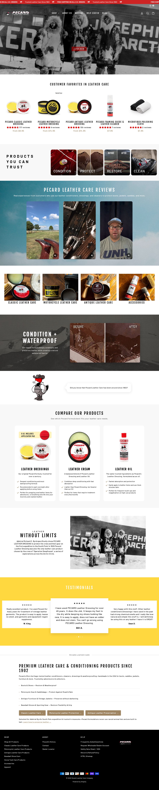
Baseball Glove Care (12, 756)
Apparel (7, 767)
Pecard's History (49, 742)
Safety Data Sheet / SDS (90, 749)
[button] (13, 127)
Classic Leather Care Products (16, 745)
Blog (104, 13)
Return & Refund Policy (90, 753)
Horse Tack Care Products (14, 760)
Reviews (79, 13)
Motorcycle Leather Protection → (65, 713)
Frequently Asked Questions (92, 742)
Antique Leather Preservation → (103, 713)
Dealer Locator (49, 749)
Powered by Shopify (79, 782)
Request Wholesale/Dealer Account (95, 745)
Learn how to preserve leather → (37, 722)
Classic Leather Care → (32, 713)
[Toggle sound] (55, 255)
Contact (46, 745)
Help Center (93, 13)
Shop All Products (11, 742)
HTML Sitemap (87, 756)
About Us (67, 13)
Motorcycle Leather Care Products (18, 749)
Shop (55, 13)
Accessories (9, 763)
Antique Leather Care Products (16, 753)
